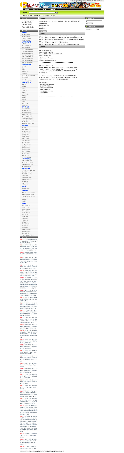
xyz (21, 451)
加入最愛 (94, 1)
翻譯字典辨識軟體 (26, 142)
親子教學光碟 (25, 225)
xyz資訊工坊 (30, 451)
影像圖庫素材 (25, 181)
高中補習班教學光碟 (26, 116)
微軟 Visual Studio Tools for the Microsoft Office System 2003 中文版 (60, 36)
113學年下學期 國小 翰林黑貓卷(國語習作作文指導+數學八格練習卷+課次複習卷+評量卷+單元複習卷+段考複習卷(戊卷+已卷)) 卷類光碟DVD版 (28, 334)
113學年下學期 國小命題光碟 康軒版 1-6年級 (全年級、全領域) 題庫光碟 (28, 365)
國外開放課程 (25, 121)
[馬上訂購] (43, 31)
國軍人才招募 (25, 103)
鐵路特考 (24, 69)
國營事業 (24, 95)
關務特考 (24, 68)
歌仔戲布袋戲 (25, 198)
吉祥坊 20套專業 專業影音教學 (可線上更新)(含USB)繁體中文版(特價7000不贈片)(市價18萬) (28, 241)
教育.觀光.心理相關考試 (27, 58)
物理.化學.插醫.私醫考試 (27, 56)
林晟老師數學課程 (26, 108)
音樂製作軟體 (25, 175)
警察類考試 (24, 73)
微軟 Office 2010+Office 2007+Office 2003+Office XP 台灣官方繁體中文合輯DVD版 (63, 37)
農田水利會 (24, 92)
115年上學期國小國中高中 (28, 21)
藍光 (25, 451)
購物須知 (74, 1)
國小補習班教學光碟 (26, 112)
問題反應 (89, 1)
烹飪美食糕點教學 (26, 229)
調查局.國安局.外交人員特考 (28, 75)
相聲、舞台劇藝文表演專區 (28, 196)
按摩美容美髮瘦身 (26, 209)
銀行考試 (24, 84)
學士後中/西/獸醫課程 (27, 81)
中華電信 (24, 97)
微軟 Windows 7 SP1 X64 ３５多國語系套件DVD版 (56, 42)
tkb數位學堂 (61, 451)
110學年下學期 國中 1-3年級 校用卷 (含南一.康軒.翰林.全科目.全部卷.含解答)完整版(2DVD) (28, 370)
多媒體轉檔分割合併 (26, 177)
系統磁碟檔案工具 (46, 15)
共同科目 (24, 43)
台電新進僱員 (25, 94)
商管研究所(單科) (26, 36)
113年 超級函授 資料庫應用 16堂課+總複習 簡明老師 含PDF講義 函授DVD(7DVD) (28, 299)
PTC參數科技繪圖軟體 (27, 166)
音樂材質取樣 (25, 183)
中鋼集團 (24, 99)
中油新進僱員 (25, 90)
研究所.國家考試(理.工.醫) (28, 118)
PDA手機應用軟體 (26, 155)
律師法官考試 (25, 71)
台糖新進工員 (25, 101)
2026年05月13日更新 (27, 24)
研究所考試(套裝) (26, 40)
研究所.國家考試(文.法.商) (28, 120)
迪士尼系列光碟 (25, 224)
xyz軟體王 (46, 451)
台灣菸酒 (24, 88)
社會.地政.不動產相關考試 (28, 55)
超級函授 (51, 451)
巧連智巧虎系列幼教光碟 (27, 235)
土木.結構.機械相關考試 (27, 51)
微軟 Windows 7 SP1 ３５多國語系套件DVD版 (55, 41)
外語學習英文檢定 (26, 207)
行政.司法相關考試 (26, 45)
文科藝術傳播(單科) (26, 38)
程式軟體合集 (25, 127)
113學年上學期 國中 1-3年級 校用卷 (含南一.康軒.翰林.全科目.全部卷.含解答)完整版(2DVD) (28, 341)
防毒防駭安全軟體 (26, 131)
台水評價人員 (25, 105)
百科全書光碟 (25, 216)
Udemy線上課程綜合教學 (28, 123)
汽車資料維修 (25, 227)
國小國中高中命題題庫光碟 (28, 110)
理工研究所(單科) (26, 34)
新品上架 (35, 9)
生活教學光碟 (25, 220)
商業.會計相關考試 (26, 47)
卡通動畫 (24, 201)
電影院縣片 (24, 199)
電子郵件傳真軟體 (26, 144)
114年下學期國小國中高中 (28, 26)
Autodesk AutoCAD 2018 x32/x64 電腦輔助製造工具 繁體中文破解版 (28, 254)
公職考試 (24, 66)
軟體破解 (84, 1)
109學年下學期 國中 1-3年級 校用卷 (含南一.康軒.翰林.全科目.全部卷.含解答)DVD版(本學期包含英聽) (28, 326)
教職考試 (24, 79)
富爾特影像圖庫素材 (26, 179)
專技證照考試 (25, 77)
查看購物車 (99, 1)
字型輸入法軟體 (25, 136)
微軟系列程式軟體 (26, 133)
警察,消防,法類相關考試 (27, 60)
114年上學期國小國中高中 (28, 27)
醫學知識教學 (25, 222)
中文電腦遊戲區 (25, 188)
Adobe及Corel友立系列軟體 (28, 170)
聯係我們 (79, 1)
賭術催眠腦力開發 (26, 233)
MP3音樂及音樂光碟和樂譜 (28, 192)
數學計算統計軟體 (26, 147)
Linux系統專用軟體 (26, 157)
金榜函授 (56, 451)
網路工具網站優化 (26, 151)
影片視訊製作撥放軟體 (27, 173)
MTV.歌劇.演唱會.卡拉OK (28, 194)
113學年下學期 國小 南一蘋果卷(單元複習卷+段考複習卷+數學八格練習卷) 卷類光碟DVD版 (28, 352)
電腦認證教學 (25, 218)
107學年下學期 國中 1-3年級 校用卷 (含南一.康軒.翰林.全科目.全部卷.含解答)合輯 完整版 (28, 376)
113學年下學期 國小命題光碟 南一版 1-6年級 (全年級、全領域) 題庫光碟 (28, 387)
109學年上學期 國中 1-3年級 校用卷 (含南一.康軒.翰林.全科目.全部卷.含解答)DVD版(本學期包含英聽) (28, 266)
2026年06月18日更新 (27, 22)
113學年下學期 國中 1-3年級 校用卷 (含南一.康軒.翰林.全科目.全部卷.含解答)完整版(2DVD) (28, 346)
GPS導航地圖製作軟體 (27, 162)
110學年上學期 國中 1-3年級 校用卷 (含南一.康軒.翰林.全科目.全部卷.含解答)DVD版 (28, 381)
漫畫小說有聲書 (25, 214)
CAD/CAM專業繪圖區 (27, 160)
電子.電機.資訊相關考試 (27, 49)
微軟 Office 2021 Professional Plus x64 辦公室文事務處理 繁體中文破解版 (28, 435)
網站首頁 (27, 9)
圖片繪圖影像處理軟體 (27, 172)
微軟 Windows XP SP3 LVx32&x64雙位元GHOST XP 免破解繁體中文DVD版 (61, 44)
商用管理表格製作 (26, 129)
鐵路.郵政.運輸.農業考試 (27, 62)
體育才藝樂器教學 (26, 211)
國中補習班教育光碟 (26, 114)
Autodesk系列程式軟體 (27, 164)
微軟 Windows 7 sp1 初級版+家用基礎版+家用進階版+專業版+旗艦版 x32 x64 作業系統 (64, 39)
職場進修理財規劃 (26, 205)
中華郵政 (24, 86)
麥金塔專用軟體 (25, 138)
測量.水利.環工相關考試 (27, 53)
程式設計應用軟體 (26, 149)
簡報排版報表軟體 (26, 146)
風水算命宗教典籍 (26, 212)
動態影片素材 (25, 185)
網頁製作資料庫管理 (26, 153)
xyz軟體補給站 (36, 451)
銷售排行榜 (25, 237)
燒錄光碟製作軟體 (26, 140)
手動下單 (44, 9)
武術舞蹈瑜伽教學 (26, 231)
